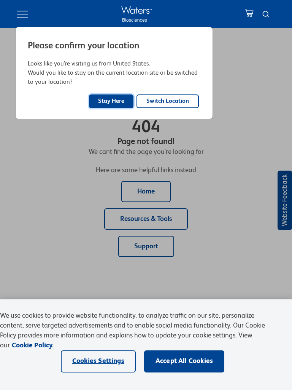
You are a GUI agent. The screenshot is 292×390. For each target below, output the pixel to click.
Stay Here (111, 101)
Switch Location (167, 101)
